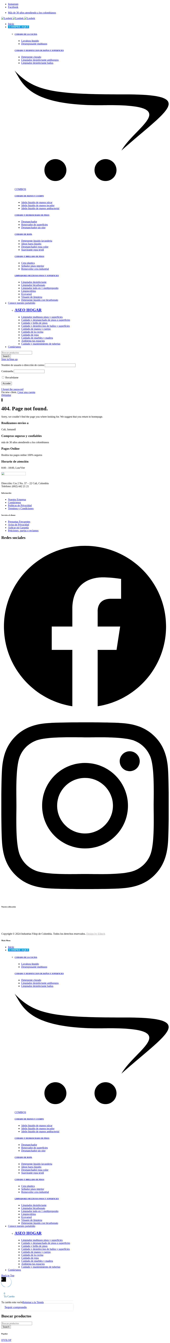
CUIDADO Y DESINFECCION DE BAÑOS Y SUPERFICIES (39, 50)
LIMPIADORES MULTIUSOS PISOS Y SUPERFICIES (37, 276)
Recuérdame (11, 377)
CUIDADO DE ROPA (23, 234)
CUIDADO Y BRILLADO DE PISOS (29, 256)
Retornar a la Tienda (33, 1302)
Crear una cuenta (26, 392)
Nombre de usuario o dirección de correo (22, 365)
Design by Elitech (95, 933)
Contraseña (7, 371)
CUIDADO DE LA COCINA (26, 34)
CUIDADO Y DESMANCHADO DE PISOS (32, 215)
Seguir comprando (16, 1307)
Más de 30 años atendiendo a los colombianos (32, 12)
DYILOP (6, 1340)
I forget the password (12, 389)
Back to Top (7, 1275)
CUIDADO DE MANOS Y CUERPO (29, 196)
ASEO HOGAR (28, 310)
